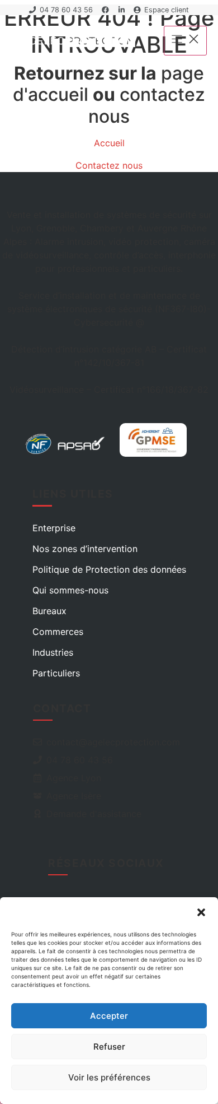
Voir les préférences (109, 1077)
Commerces (57, 631)
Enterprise (53, 528)
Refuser (109, 1046)
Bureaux (49, 610)
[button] (201, 912)
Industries (52, 652)
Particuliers (56, 673)
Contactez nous (109, 165)
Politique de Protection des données (109, 569)
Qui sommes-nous (70, 590)
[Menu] (185, 40)
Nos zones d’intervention (85, 548)
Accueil (109, 143)
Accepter (109, 1015)
